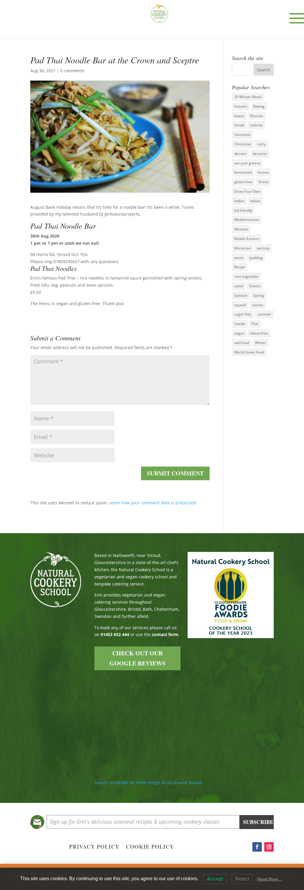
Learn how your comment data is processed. (153, 503)
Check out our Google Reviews (137, 658)
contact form (165, 634)
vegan (239, 333)
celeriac (256, 125)
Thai (254, 323)
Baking (259, 106)
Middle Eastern (246, 238)
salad (238, 285)
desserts (260, 153)
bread (239, 125)
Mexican (241, 229)
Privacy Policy (94, 847)
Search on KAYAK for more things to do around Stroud (148, 782)
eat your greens (247, 163)
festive (263, 172)
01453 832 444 (115, 634)
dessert (240, 153)
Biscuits (256, 115)
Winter (260, 342)
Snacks (255, 285)
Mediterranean (246, 219)
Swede (239, 323)
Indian (239, 200)
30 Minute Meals (248, 96)
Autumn (240, 106)
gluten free (243, 181)
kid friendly (243, 210)
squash (240, 304)
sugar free (242, 314)
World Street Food (249, 352)
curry (261, 144)
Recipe (239, 266)
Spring (258, 295)
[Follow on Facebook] (257, 847)
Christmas (242, 144)
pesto (238, 257)
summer (264, 314)
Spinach (240, 295)
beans (239, 115)
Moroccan (242, 248)
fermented (243, 172)
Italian (255, 200)
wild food (241, 342)
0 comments (72, 70)
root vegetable (246, 276)
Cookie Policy (150, 847)
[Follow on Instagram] (269, 847)
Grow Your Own (247, 191)
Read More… (269, 879)
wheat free (259, 333)
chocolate (242, 134)
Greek (263, 181)
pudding (256, 257)
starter (257, 304)
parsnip (263, 248)
